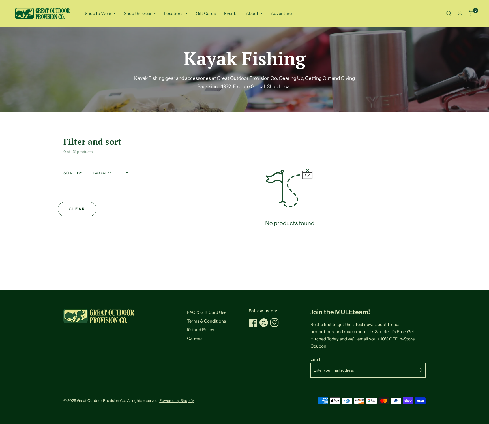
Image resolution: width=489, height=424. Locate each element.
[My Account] (460, 13)
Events (230, 13)
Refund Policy (200, 329)
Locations (173, 13)
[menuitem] (100, 13)
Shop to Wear (98, 13)
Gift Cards (206, 13)
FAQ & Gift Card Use (206, 312)
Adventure (281, 13)
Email (315, 359)
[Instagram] (275, 322)
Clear (77, 208)
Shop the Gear (138, 13)
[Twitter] (264, 322)
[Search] (448, 13)
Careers (194, 338)
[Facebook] (254, 322)
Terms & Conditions (206, 321)
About (252, 13)
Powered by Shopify (176, 400)
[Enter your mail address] (420, 370)
